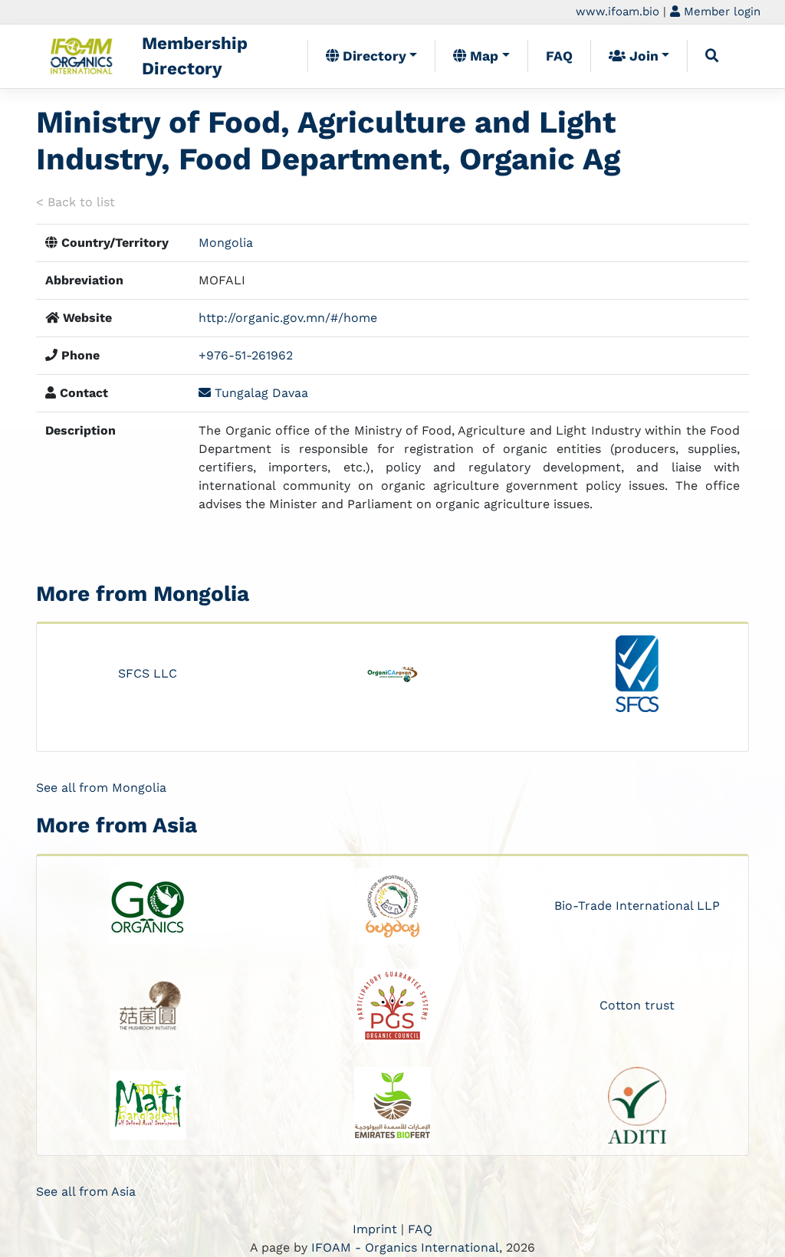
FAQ (559, 56)
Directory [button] (372, 56)
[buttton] (712, 56)
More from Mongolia (142, 593)
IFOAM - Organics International (405, 1247)
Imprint (375, 1229)
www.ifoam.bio (617, 11)
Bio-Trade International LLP (637, 905)
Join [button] (642, 56)
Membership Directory (195, 56)
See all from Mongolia (101, 787)
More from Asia (116, 825)
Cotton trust (637, 1005)
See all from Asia (86, 1191)
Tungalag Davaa (259, 393)
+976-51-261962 (246, 355)
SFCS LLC (147, 673)
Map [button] (482, 56)
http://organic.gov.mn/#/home (288, 317)
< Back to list (75, 202)
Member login (720, 11)
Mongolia (226, 242)
